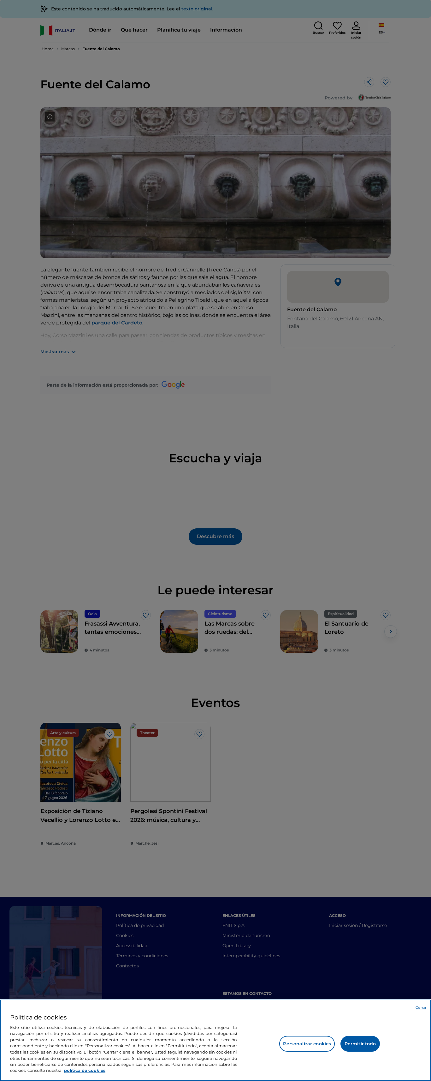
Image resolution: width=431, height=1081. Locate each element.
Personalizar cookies (307, 1044)
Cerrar (421, 1007)
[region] (215, 1040)
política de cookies (84, 1070)
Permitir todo (360, 1044)
